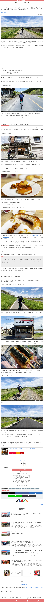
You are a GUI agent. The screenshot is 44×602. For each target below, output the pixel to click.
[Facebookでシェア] (22, 493)
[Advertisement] (22, 58)
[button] (29, 496)
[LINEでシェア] (15, 496)
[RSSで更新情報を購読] (26, 485)
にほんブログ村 (4, 12)
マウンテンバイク (4, 488)
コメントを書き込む (22, 584)
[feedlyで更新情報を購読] (24, 485)
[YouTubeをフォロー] (22, 485)
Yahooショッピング (12, 453)
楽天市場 (22, 453)
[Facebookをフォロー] (20, 485)
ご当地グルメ (25, 488)
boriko (22, 471)
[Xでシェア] (8, 493)
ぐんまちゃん (6, 237)
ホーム (4, 597)
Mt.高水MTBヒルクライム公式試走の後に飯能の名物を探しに (13, 70)
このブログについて (28, 598)
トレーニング (28, 597)
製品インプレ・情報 (37, 597)
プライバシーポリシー (39, 598)
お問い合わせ (19, 598)
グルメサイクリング (12, 488)
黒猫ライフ (12, 598)
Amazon (18, 453)
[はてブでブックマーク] (35, 493)
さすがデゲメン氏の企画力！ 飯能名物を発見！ (11, 72)
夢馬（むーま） (36, 235)
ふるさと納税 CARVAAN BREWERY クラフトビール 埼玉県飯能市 (22, 448)
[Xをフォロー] (18, 485)
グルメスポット (19, 488)
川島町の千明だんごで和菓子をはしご (9, 73)
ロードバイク (37, 488)
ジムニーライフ (4, 598)
